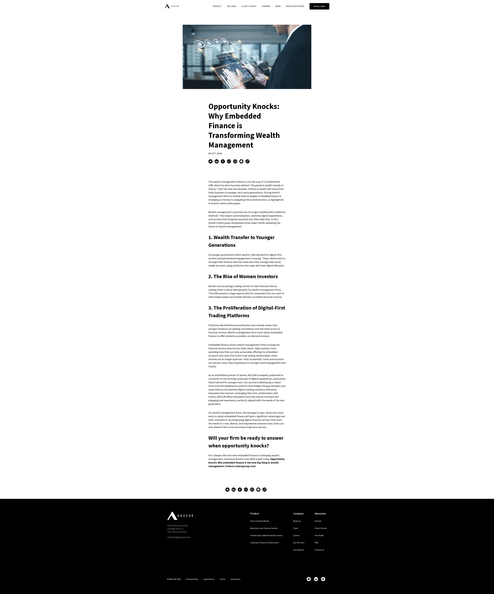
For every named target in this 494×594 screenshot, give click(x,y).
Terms (222, 579)
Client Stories (248, 6)
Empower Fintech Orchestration (264, 542)
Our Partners (298, 542)
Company (266, 6)
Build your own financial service (264, 528)
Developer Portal (295, 6)
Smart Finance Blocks (259, 521)
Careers (296, 535)
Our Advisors (298, 549)
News (278, 6)
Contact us (319, 549)
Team (295, 528)
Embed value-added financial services (266, 535)
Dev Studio (319, 535)
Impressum (235, 579)
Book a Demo (319, 6)
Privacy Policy (192, 579)
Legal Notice (208, 579)
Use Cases (231, 6)
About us (297, 521)
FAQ (316, 542)
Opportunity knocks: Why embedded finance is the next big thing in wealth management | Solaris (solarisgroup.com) (246, 462)
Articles (318, 521)
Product (217, 6)
